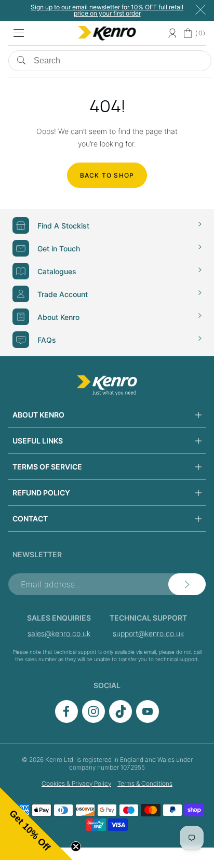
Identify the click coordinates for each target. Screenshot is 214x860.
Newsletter (37, 554)
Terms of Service (47, 466)
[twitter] (120, 720)
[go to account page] (172, 33)
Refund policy (41, 492)
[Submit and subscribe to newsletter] (187, 584)
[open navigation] (18, 33)
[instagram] (93, 720)
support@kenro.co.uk (148, 633)
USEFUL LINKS (37, 440)
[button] (36, 823)
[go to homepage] (107, 385)
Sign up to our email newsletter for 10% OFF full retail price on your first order (107, 10)
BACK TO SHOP (107, 175)
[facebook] (66, 720)
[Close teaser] (76, 846)
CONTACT (30, 518)
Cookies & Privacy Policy (76, 783)
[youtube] (147, 720)
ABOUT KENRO (38, 414)
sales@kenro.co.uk (59, 633)
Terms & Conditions (144, 783)
